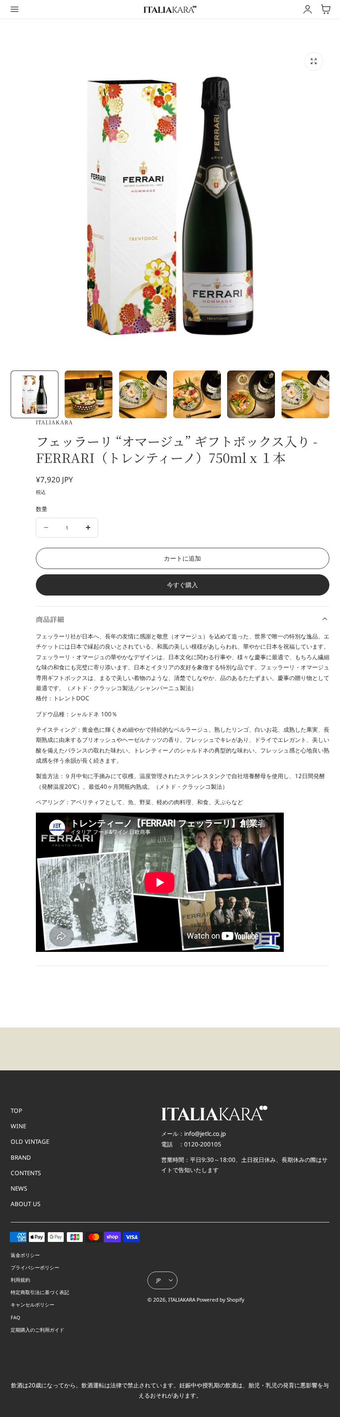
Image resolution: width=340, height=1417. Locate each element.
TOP (16, 1111)
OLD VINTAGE (30, 1142)
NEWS (19, 1188)
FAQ (15, 1317)
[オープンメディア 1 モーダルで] (313, 61)
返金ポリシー (25, 1255)
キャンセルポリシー (32, 1304)
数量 (41, 509)
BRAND (21, 1157)
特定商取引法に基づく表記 (40, 1292)
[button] (15, 9)
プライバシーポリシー (35, 1267)
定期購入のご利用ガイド (37, 1329)
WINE (18, 1126)
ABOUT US (25, 1204)
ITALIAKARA (181, 1299)
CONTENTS (26, 1173)
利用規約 (20, 1279)
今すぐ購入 (182, 585)
